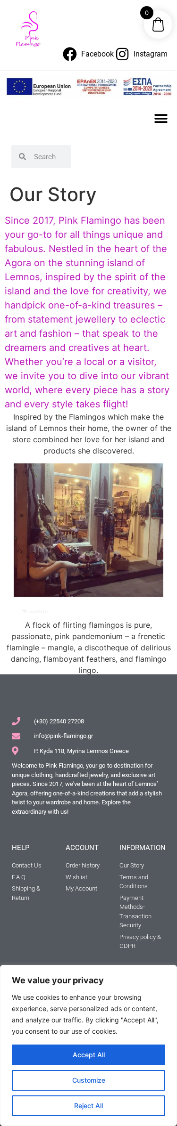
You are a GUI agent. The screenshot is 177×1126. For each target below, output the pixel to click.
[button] (161, 118)
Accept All (89, 1055)
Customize (88, 1080)
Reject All (88, 1106)
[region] (88, 1045)
